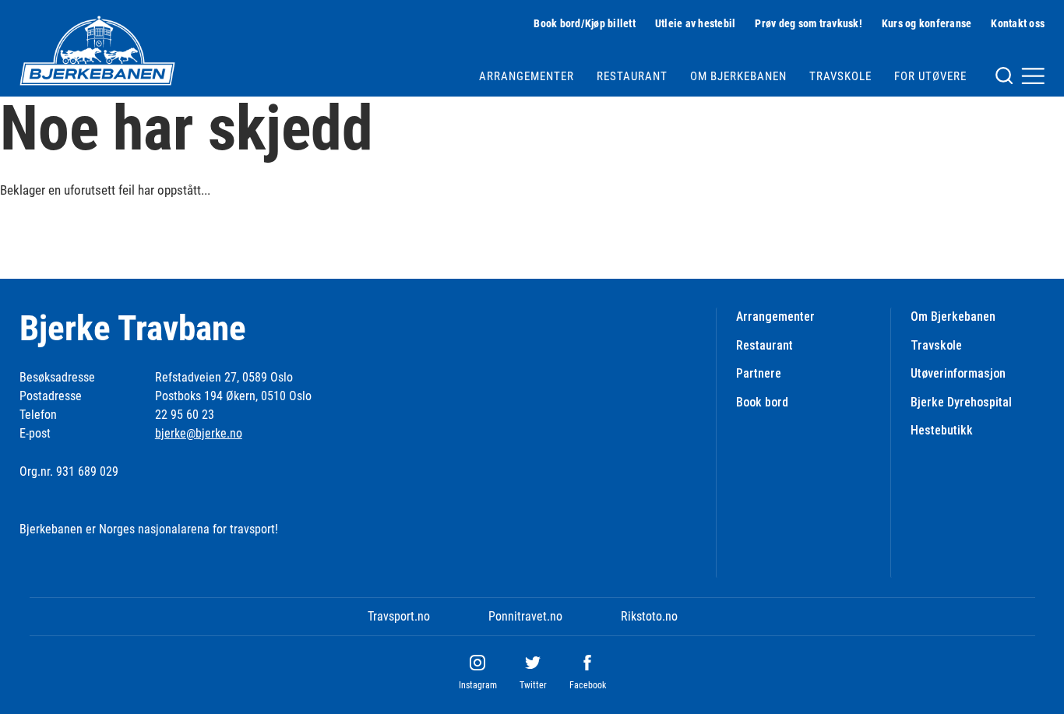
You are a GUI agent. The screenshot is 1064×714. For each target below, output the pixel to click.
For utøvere (930, 76)
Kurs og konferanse (927, 23)
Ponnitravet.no (525, 616)
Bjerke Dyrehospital (961, 402)
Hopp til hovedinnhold (53, 10)
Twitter (533, 685)
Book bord (762, 402)
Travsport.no (399, 616)
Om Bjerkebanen (738, 76)
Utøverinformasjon (958, 373)
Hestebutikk (942, 430)
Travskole (840, 76)
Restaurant (632, 76)
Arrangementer (526, 76)
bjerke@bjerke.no (198, 433)
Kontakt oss (1018, 23)
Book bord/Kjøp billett (585, 23)
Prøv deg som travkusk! (808, 23)
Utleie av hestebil (695, 23)
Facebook (587, 685)
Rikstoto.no (649, 616)
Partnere (758, 373)
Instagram (478, 685)
